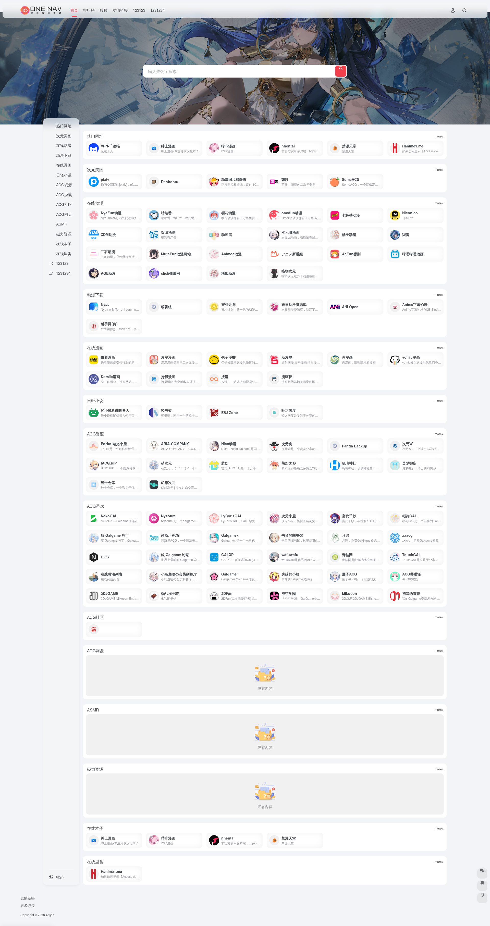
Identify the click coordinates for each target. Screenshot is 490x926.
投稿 (103, 10)
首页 (74, 10)
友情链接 (120, 10)
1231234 (157, 10)
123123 (139, 10)
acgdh (50, 915)
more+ (439, 136)
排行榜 (89, 10)
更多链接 (27, 905)
